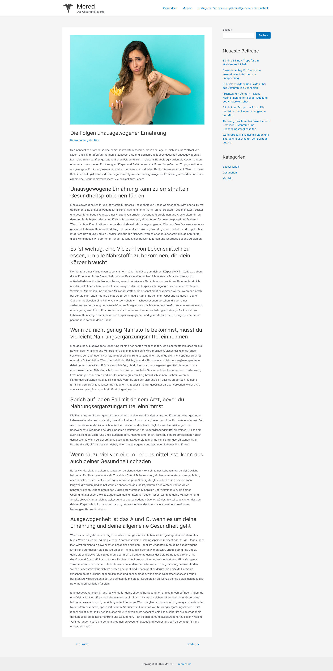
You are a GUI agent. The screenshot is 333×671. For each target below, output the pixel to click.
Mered (86, 6)
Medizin (187, 8)
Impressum (184, 664)
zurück (82, 644)
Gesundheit (170, 8)
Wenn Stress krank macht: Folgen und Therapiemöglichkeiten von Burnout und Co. (246, 138)
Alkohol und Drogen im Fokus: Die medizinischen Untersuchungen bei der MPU (244, 111)
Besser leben (78, 140)
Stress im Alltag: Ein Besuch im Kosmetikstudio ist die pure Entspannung (242, 74)
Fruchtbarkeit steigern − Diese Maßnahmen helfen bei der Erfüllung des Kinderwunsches (245, 97)
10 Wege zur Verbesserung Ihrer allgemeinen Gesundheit (233, 8)
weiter (193, 644)
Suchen (227, 29)
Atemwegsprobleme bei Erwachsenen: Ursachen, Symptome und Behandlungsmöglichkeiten (246, 125)
